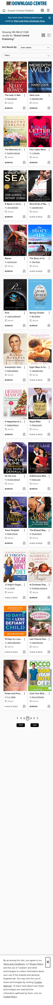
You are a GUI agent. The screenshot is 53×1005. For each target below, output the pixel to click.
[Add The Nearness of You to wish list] (24, 163)
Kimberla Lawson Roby (40, 588)
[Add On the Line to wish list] (24, 489)
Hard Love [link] (34, 95)
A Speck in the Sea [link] (14, 204)
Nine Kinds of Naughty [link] (39, 204)
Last (34, 725)
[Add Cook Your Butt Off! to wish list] (49, 707)
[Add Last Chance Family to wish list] (49, 652)
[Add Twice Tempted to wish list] (24, 543)
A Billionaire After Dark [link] (39, 476)
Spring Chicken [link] (37, 313)
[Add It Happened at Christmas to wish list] (24, 435)
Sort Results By (9, 47)
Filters (7, 55)
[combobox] (21, 10)
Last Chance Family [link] (39, 639)
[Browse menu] (48, 10)
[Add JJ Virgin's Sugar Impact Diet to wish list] (24, 598)
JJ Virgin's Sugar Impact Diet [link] (14, 585)
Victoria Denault (13, 480)
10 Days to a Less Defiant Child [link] (14, 639)
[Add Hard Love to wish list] (49, 108)
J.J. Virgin (11, 588)
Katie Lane (36, 480)
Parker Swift (37, 425)
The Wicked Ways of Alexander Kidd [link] (39, 530)
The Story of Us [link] (37, 258)
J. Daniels (36, 153)
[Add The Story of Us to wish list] (49, 271)
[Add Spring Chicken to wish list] (49, 326)
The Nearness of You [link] (14, 149)
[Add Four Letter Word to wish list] (49, 163)
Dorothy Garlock (13, 153)
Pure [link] (7, 313)
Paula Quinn (37, 534)
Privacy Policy (36, 964)
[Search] (4, 10)
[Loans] (42, 11)
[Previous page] (17, 718)
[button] (43, 36)
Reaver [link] (8, 258)
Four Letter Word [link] (38, 149)
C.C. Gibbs (11, 697)
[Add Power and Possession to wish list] (24, 707)
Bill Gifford (36, 316)
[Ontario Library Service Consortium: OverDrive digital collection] (26, 3)
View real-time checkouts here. (29, 21)
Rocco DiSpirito (38, 697)
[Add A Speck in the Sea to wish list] (24, 217)
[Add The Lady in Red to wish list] (24, 108)
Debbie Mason (13, 425)
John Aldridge (12, 208)
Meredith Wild (37, 99)
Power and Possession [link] (14, 693)
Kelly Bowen (12, 99)
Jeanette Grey (37, 208)
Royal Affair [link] (35, 421)
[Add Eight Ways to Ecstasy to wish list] (49, 380)
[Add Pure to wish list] (24, 326)
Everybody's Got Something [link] (14, 367)
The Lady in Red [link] (12, 95)
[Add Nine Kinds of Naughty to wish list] (49, 217)
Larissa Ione (12, 262)
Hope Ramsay (37, 643)
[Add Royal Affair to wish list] (49, 435)
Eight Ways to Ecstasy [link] (39, 367)
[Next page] (37, 718)
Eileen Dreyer (12, 534)
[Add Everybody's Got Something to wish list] (24, 380)
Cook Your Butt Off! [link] (39, 693)
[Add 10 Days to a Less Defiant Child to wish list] (24, 652)
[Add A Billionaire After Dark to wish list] (49, 489)
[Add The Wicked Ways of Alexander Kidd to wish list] (49, 543)
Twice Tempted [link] (12, 530)
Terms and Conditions (14, 964)
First (21, 725)
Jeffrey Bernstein (13, 643)
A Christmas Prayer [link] (39, 585)
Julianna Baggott (13, 316)
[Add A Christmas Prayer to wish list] (49, 598)
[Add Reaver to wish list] (24, 271)
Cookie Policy (10, 996)
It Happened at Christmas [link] (14, 421)
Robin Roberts (12, 371)
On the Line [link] (10, 476)
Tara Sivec (36, 262)
